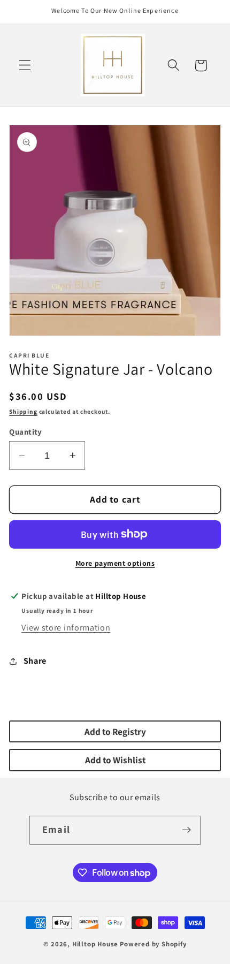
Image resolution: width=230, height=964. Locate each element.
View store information (65, 627)
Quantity (25, 432)
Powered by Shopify (153, 943)
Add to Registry (115, 731)
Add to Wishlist (115, 760)
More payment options (115, 563)
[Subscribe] (186, 830)
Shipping (23, 411)
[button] (25, 65)
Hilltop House (95, 943)
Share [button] (35, 660)
